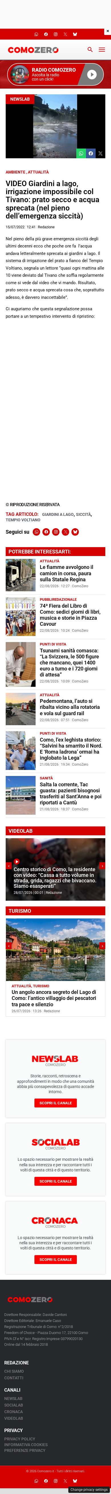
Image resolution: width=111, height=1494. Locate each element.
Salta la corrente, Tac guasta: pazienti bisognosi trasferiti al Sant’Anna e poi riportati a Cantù (71, 793)
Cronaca (13, 1411)
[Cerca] (90, 49)
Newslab (20, 99)
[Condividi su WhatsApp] (81, 153)
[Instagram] (55, 532)
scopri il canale (56, 1103)
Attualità (38, 172)
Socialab (13, 1405)
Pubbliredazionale (58, 599)
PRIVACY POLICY (19, 1439)
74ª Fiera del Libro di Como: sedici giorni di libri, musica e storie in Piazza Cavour (70, 615)
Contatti (13, 1378)
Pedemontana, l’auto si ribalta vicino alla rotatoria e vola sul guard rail (70, 707)
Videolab (13, 1418)
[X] (65, 532)
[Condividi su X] (100, 153)
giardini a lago (58, 514)
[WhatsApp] (36, 532)
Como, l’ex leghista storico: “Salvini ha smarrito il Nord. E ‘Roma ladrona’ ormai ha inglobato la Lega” (71, 749)
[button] (55, 74)
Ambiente (15, 172)
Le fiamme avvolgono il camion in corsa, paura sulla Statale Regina (66, 573)
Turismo (41, 986)
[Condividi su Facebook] (91, 153)
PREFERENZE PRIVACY (25, 1450)
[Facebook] (46, 532)
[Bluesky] (75, 532)
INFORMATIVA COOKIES (26, 1444)
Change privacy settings (89, 1490)
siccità (83, 514)
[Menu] (102, 49)
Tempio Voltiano (23, 520)
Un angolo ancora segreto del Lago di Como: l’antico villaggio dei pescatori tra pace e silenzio (54, 998)
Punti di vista (53, 644)
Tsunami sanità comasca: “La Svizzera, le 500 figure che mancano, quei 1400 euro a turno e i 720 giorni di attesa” (69, 663)
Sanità (46, 778)
